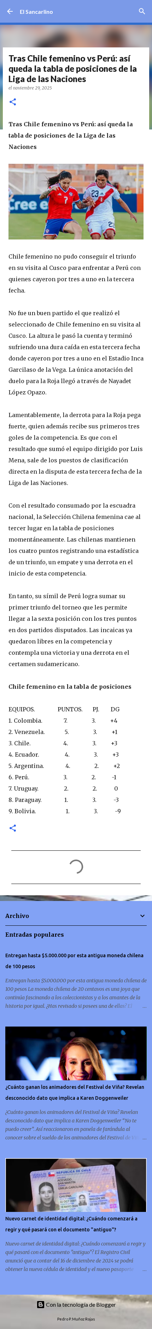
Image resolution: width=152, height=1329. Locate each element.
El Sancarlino (36, 11)
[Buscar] (142, 11)
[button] (12, 102)
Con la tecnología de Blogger (80, 1304)
